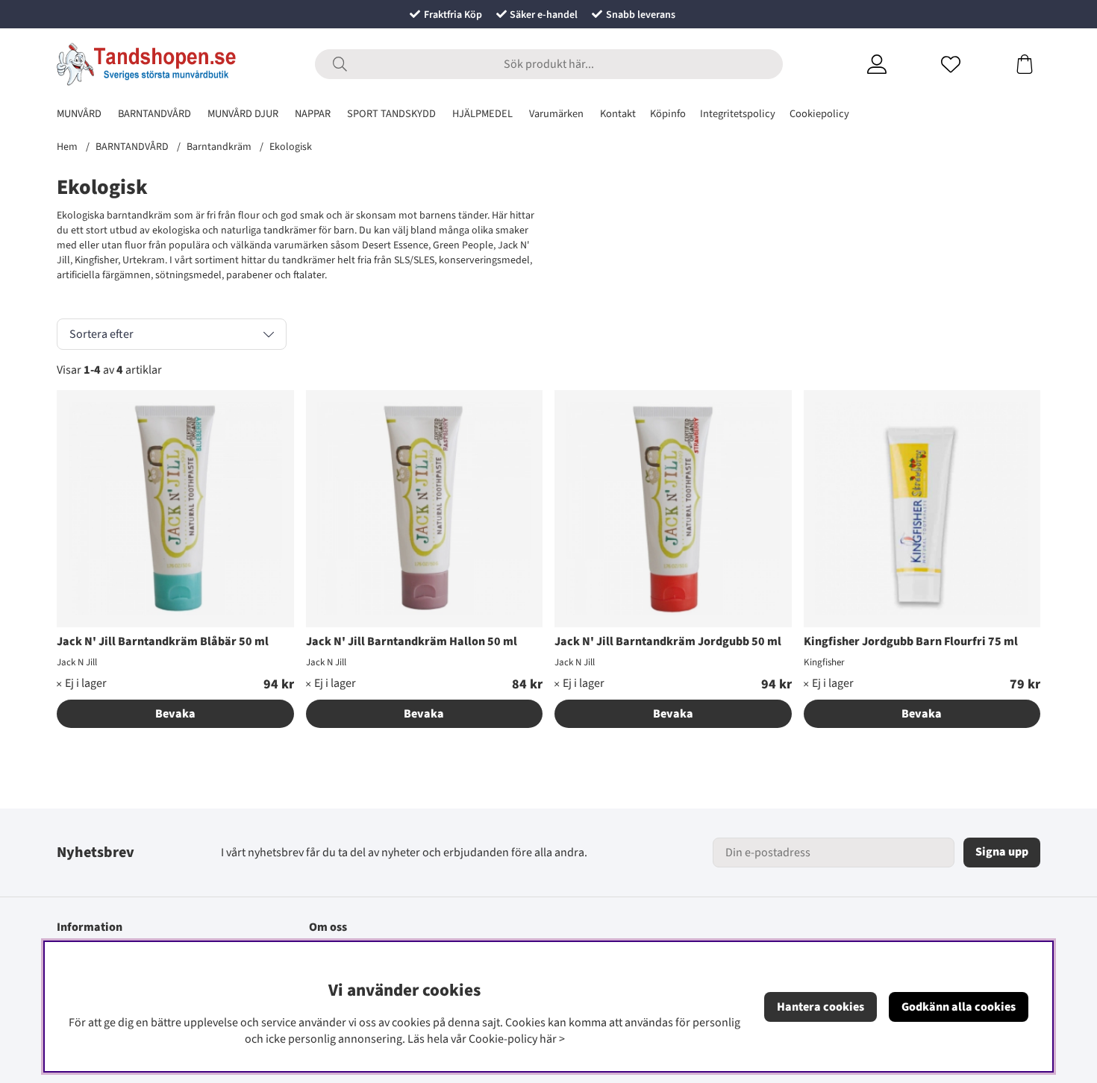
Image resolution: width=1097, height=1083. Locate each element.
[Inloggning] (895, 64)
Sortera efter (101, 334)
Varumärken (556, 114)
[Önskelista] (969, 64)
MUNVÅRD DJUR (242, 114)
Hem (67, 146)
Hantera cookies (820, 1007)
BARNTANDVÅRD (154, 114)
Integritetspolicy (737, 114)
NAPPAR (313, 114)
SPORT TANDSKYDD (391, 114)
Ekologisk (290, 146)
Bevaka (175, 714)
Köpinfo (668, 114)
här (548, 1039)
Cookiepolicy (819, 114)
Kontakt (618, 114)
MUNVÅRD (79, 114)
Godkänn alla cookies (958, 1007)
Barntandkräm (219, 146)
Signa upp (1001, 852)
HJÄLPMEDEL (482, 114)
